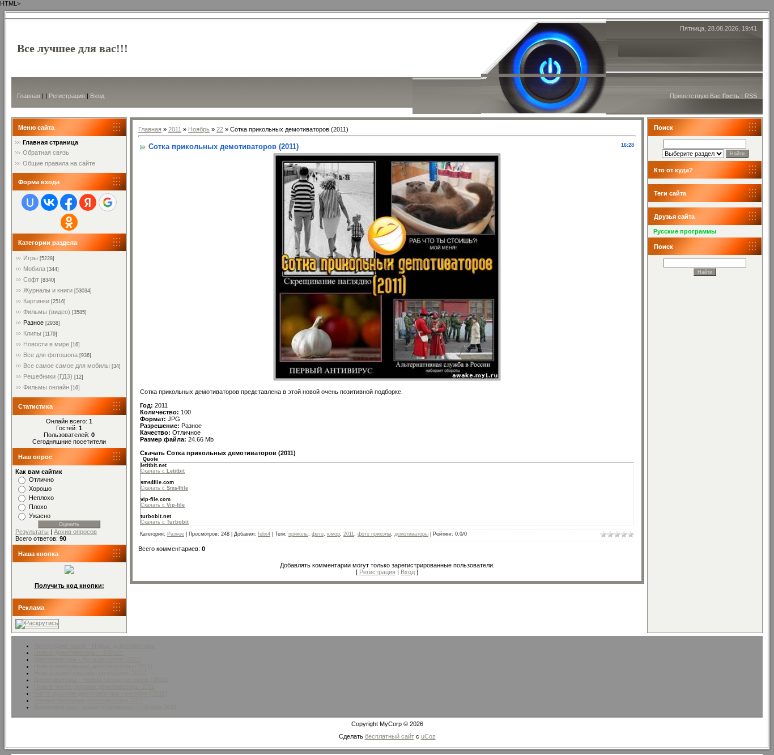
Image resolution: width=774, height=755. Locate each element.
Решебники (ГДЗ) (48, 376)
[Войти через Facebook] (68, 202)
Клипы (32, 333)
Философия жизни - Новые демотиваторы (94, 645)
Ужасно (39, 515)
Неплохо (41, 497)
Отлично (41, 479)
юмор (333, 534)
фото (318, 534)
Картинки (36, 301)
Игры (30, 258)
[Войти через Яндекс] (87, 202)
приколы (298, 534)
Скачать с (163, 471)
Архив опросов (75, 531)
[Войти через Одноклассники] (69, 222)
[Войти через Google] (108, 202)
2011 (174, 129)
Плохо (38, 506)
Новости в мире (46, 344)
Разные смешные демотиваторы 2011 (88, 700)
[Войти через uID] (30, 202)
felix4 (264, 534)
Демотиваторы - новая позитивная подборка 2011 (105, 706)
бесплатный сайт (389, 736)
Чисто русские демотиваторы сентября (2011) (100, 693)
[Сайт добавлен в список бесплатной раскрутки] (37, 623)
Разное (33, 322)
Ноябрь (199, 129)
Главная (28, 95)
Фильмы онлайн (46, 387)
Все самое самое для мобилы (66, 365)
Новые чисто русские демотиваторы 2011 (94, 686)
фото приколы (374, 534)
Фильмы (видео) (46, 311)
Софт (31, 279)
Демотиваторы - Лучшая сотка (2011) (88, 659)
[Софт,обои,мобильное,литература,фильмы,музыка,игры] (69, 572)
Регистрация (67, 95)
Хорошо (40, 488)
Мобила (34, 268)
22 (219, 129)
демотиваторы (411, 534)
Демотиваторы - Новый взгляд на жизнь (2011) (101, 679)
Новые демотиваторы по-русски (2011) (90, 672)
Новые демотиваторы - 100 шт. (79, 652)
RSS (751, 95)
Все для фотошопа (50, 354)
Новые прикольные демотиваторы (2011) (93, 666)
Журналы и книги (48, 290)
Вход (97, 95)
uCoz (428, 736)
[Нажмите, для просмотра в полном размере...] (387, 378)
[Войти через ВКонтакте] (49, 202)
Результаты (32, 531)
